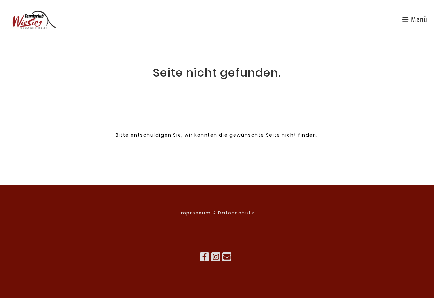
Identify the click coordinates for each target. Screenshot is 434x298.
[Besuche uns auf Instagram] (215, 258)
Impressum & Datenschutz (217, 213)
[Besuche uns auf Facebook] (204, 258)
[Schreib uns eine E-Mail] (226, 258)
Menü (418, 19)
